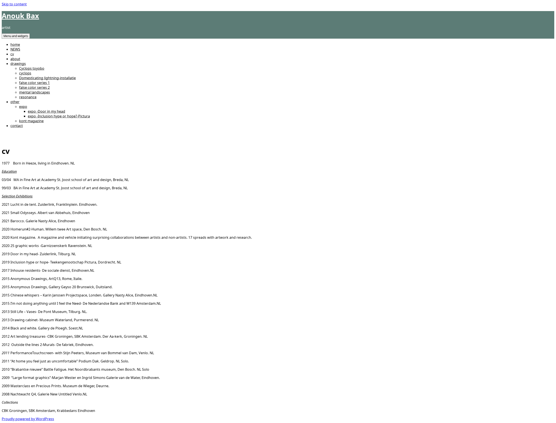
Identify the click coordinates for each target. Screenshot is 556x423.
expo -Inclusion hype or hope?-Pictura (59, 116)
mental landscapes (34, 92)
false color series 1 (34, 82)
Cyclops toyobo (31, 68)
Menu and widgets (15, 36)
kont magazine (31, 121)
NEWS (15, 49)
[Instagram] (6, 134)
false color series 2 (34, 87)
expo (23, 106)
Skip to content (14, 4)
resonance (27, 97)
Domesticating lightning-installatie (47, 78)
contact (16, 125)
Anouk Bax (20, 15)
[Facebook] (3, 134)
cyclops (25, 73)
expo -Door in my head (46, 111)
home (15, 44)
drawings (18, 63)
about (15, 58)
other (15, 101)
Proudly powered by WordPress (28, 418)
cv (12, 54)
